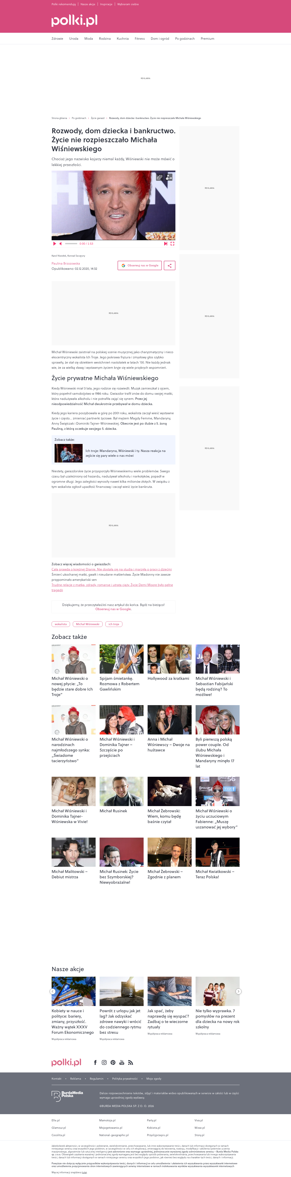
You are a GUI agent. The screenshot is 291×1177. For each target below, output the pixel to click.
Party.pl (151, 1120)
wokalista (61, 624)
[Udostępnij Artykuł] (169, 265)
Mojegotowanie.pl (110, 1128)
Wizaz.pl (200, 1128)
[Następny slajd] (239, 991)
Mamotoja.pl (107, 1120)
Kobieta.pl (153, 1128)
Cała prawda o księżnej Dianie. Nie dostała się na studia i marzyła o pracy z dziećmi (112, 569)
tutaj (84, 1172)
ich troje (114, 624)
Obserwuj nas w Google (142, 265)
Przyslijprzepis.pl (157, 1135)
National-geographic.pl (114, 1135)
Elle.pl (56, 1120)
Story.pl (199, 1135)
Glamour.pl (59, 1128)
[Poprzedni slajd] (53, 991)
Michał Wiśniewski (87, 624)
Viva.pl (199, 1120)
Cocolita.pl (58, 1135)
